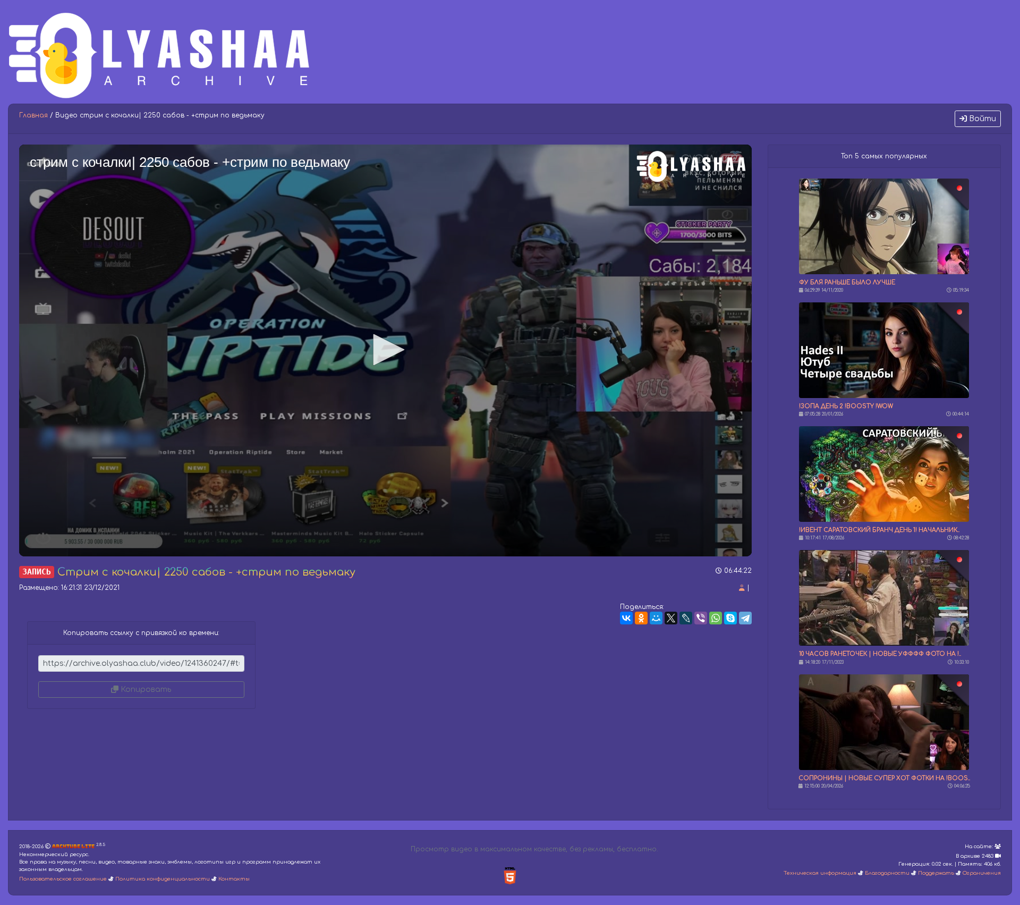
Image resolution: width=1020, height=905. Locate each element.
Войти (981, 119)
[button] (385, 349)
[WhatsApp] (715, 618)
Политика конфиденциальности (162, 879)
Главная (33, 115)
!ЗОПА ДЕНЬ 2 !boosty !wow (846, 406)
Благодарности (887, 873)
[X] (671, 618)
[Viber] (700, 618)
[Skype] (730, 618)
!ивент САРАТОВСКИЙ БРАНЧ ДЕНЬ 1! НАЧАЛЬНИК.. (879, 530)
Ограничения (982, 873)
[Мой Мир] (656, 618)
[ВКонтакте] (626, 618)
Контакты (234, 879)
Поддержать (936, 873)
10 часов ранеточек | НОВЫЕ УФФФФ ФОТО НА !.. (880, 653)
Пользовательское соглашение (63, 879)
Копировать (144, 689)
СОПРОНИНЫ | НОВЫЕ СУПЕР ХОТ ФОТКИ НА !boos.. (884, 778)
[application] (385, 350)
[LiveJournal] (685, 618)
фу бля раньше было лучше (847, 282)
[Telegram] (745, 618)
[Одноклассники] (641, 618)
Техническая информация (820, 873)
